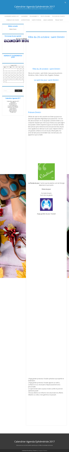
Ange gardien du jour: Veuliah (46, 214)
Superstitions (25, 20)
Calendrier (24, 16)
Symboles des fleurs (12, 20)
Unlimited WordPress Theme (29, 450)
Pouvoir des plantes (58, 16)
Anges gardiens (48, 20)
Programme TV (34, 16)
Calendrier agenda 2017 (11, 16)
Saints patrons (36, 20)
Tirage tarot (59, 20)
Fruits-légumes (45, 16)
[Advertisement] (46, 53)
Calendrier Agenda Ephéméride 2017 (34, 6)
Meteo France (12, 29)
